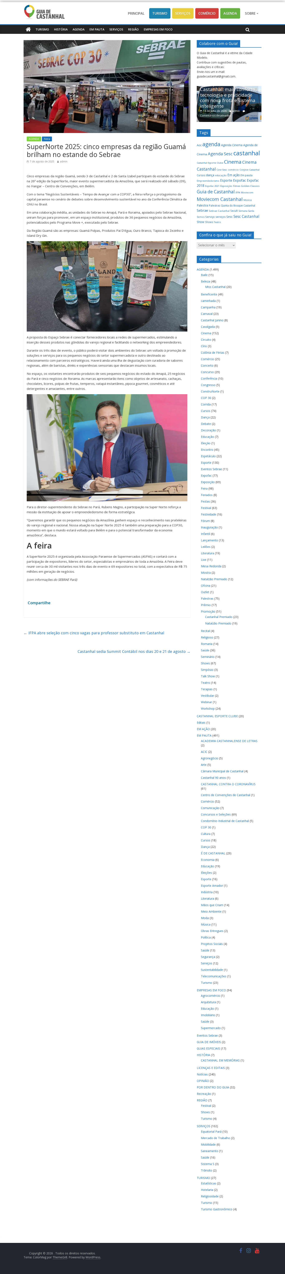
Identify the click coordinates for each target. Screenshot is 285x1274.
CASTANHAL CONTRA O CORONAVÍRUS (228, 784)
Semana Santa (246, 210)
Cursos (201, 175)
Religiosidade (210, 1196)
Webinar (206, 702)
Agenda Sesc (220, 154)
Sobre (250, 13)
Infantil (205, 534)
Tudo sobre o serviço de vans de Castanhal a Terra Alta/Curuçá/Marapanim (244, 105)
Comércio (207, 13)
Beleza (205, 281)
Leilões (206, 547)
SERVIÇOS (116, 29)
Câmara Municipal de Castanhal (222, 771)
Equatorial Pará (211, 1131)
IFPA (238, 192)
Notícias (202, 1074)
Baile (204, 275)
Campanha (208, 307)
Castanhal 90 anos (213, 778)
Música (247, 199)
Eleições (206, 873)
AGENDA (78, 29)
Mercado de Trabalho (215, 1138)
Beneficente (209, 294)
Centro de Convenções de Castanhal (225, 795)
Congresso (208, 385)
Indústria (207, 892)
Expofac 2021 (212, 186)
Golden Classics (250, 185)
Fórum (205, 521)
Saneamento (209, 1151)
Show (200, 222)
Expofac (239, 180)
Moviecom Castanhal (220, 199)
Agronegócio (209, 758)
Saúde (205, 650)
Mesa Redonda (211, 566)
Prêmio (206, 605)
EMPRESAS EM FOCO (158, 29)
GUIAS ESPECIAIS (208, 1048)
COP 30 (206, 398)
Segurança (208, 957)
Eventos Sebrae (211, 469)
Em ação (233, 175)
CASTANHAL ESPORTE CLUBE (217, 716)
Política (206, 937)
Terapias (207, 689)
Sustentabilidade (212, 970)
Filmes (236, 186)
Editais (201, 722)
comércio (233, 169)
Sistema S (207, 1164)
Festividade (208, 514)
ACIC (204, 752)
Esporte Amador (212, 886)
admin (63, 161)
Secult (234, 211)
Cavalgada (208, 327)
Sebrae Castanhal (219, 210)
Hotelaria (207, 1190)
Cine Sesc (222, 169)
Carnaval (207, 314)
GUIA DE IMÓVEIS (209, 1042)
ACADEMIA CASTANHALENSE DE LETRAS (229, 741)
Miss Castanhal (215, 287)
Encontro (207, 450)
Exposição (226, 185)
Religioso (207, 637)
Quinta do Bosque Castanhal (238, 205)
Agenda (230, 13)
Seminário (207, 657)
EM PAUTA (97, 29)
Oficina (205, 586)
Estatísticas (208, 1183)
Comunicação (210, 808)
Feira (47, 139)
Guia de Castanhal (216, 192)
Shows (209, 222)
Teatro (217, 222)
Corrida (206, 404)
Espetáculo (208, 456)
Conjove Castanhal (250, 169)
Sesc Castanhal (246, 216)
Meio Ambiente (211, 911)
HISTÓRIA (61, 29)
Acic (199, 145)
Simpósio (207, 670)
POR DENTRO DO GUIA (213, 1087)
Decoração (208, 430)
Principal (136, 13)
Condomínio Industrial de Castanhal (225, 821)
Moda (205, 918)
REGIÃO (133, 29)
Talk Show (208, 676)
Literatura (207, 553)
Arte (204, 765)
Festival (206, 508)
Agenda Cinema (231, 145)
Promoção (208, 611)
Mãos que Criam (212, 905)
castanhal (246, 153)
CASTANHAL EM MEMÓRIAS (220, 1060)
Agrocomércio (210, 996)
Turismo (159, 13)
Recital (205, 631)
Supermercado (211, 1028)
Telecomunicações (213, 976)
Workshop (208, 708)
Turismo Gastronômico (216, 1209)
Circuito (206, 340)
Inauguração (209, 527)
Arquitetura (208, 1002)
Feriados (207, 495)
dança (210, 175)
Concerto (207, 365)
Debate (206, 424)
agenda (211, 144)
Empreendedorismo (208, 180)
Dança (205, 417)
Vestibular (207, 696)
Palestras (214, 205)
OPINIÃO (203, 1081)
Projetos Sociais (212, 944)
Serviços (182, 13)
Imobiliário (208, 1015)
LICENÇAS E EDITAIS (211, 1068)
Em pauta (246, 175)
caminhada (208, 301)
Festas (205, 501)
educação (221, 175)
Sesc (229, 216)
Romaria (206, 644)
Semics (200, 216)
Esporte (226, 180)
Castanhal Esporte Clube (210, 162)
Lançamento (209, 540)
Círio (204, 346)
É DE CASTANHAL (213, 853)
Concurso (207, 372)
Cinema (232, 161)
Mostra (206, 573)
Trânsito (206, 1170)
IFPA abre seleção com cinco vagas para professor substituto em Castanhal (94, 632)
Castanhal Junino (212, 320)
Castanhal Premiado (218, 617)
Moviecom (247, 192)
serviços (221, 217)
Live (203, 560)
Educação (207, 437)
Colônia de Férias (212, 353)
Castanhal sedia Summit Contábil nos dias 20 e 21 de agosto (134, 651)
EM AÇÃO (203, 729)
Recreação (204, 1094)
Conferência (209, 378)
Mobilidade (208, 1144)
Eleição (206, 443)
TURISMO (42, 29)
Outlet (205, 592)
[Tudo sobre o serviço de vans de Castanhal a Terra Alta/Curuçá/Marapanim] (245, 88)
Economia (207, 860)
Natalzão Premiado (214, 579)
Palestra (202, 205)
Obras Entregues (212, 931)
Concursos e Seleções (216, 814)
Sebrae (202, 210)
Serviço (210, 217)
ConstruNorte (210, 391)
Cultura (206, 834)
